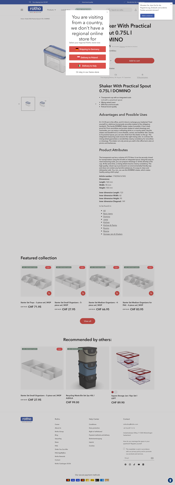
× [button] (171, 4)
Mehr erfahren (147, 15)
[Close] (107, 12)
